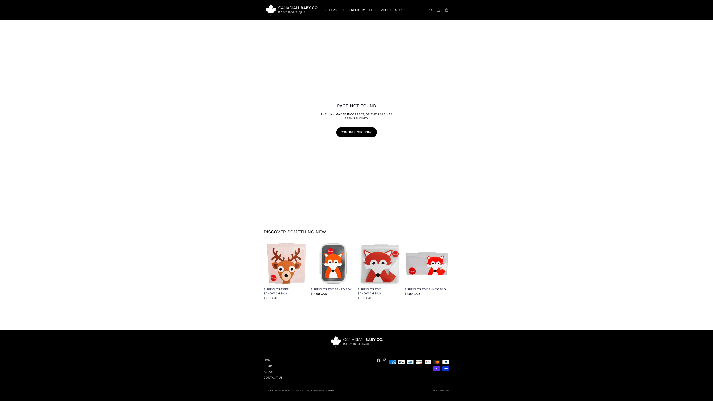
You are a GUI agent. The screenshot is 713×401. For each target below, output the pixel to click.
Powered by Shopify (323, 390)
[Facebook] (378, 360)
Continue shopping (356, 132)
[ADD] (302, 280)
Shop (268, 366)
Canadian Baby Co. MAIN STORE (290, 390)
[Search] (431, 10)
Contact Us (273, 377)
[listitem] (399, 10)
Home (268, 360)
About (269, 371)
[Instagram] (385, 360)
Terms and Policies (440, 390)
